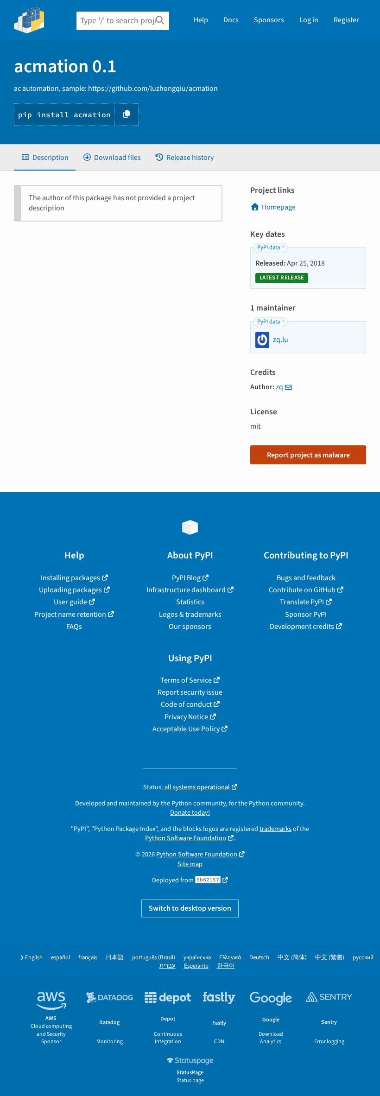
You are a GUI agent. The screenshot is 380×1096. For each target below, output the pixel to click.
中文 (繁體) (329, 958)
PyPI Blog (186, 578)
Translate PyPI (302, 602)
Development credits (302, 626)
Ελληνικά (230, 958)
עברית (167, 966)
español (60, 958)
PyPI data (268, 247)
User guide (70, 602)
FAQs (74, 626)
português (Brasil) (153, 958)
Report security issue (190, 692)
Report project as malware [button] (308, 455)
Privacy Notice (186, 717)
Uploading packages (70, 590)
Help (201, 20)
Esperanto (196, 966)
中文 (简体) (292, 958)
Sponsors (269, 20)
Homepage (279, 207)
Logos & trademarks (190, 614)
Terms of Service (186, 680)
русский (363, 958)
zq (279, 387)
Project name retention (70, 614)
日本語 (115, 958)
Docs (231, 20)
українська (197, 958)
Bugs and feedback (306, 578)
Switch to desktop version (190, 908)
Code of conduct (186, 704)
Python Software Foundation (185, 838)
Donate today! (190, 812)
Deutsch (259, 958)
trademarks (275, 829)
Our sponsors (190, 626)
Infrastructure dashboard (186, 590)
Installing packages (70, 578)
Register (346, 20)
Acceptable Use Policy (186, 729)
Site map (190, 864)
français (87, 958)
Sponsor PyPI (306, 614)
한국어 (226, 966)
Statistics (190, 602)
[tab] (45, 158)
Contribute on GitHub (302, 590)
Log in (308, 20)
